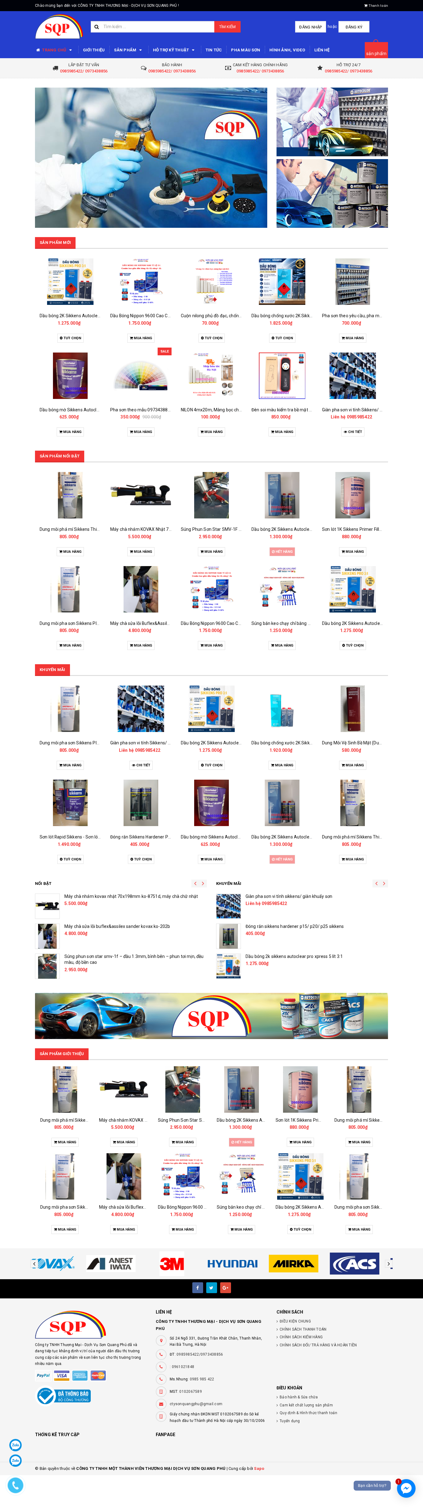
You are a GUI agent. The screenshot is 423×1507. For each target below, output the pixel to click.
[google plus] (225, 1287)
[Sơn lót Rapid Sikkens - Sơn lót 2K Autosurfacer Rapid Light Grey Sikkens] (352, 803)
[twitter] (211, 1287)
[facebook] (197, 1287)
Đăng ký (354, 27)
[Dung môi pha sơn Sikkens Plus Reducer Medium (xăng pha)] (352, 589)
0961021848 (183, 1367)
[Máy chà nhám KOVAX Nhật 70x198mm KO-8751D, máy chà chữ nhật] (70, 495)
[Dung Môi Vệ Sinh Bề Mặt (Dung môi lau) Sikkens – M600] (282, 709)
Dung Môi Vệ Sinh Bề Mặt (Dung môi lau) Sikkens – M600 (307, 742)
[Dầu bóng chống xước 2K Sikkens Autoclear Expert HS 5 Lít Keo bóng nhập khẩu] (211, 281)
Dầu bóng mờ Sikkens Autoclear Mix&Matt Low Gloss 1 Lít (167, 836)
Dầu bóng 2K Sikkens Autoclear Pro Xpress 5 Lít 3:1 (372, 315)
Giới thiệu (94, 50)
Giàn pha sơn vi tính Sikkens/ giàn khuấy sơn (295, 409)
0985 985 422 (202, 1379)
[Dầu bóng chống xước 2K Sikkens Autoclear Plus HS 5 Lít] (211, 709)
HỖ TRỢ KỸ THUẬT (171, 50)
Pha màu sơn (245, 50)
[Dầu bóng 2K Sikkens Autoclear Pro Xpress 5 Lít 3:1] (352, 281)
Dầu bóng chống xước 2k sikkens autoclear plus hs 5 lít (299, 926)
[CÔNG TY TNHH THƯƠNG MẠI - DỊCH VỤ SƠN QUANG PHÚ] (151, 158)
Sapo (259, 1468)
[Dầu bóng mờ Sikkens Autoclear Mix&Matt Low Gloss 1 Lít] (352, 376)
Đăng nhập (310, 27)
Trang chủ (54, 50)
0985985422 (289, 416)
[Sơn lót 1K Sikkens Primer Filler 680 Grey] (282, 495)
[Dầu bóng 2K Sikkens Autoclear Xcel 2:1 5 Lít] (211, 495)
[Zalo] (15, 1445)
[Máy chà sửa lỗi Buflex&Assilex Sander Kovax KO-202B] (70, 589)
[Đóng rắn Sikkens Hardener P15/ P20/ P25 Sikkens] (70, 803)
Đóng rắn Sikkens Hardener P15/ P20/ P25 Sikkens (90, 836)
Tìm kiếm (227, 26)
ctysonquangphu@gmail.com (196, 1404)
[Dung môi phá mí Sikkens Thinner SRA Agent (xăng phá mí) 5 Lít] (352, 495)
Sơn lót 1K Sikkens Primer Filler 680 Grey (291, 529)
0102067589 (190, 1391)
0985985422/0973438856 (200, 1354)
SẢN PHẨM (125, 50)
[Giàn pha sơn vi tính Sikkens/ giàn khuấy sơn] (282, 376)
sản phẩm (376, 53)
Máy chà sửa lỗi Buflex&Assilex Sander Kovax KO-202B (94, 623)
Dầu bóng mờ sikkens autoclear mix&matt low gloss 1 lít (301, 896)
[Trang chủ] (59, 26)
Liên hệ (322, 50)
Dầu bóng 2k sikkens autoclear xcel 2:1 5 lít (106, 926)
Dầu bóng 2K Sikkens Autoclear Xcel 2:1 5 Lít (224, 529)
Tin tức (214, 50)
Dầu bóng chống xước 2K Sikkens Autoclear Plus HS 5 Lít (236, 742)
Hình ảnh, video (287, 50)
